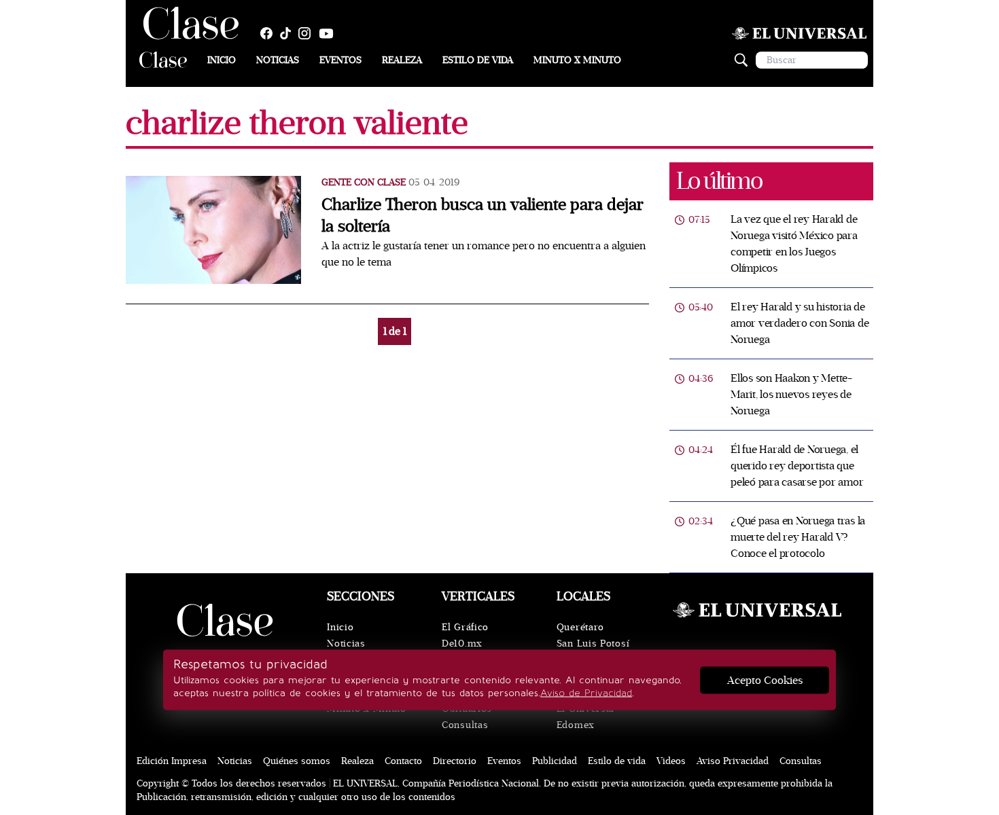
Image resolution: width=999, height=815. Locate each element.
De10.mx (462, 643)
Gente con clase (363, 182)
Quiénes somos (296, 761)
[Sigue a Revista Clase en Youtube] (329, 33)
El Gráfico (465, 627)
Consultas (465, 725)
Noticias (277, 60)
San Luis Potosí (593, 643)
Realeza (402, 60)
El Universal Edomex (585, 717)
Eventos (340, 60)
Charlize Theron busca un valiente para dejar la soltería (482, 215)
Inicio (221, 60)
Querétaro (580, 627)
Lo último (719, 181)
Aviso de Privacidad (586, 693)
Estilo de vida (477, 60)
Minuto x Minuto (577, 60)
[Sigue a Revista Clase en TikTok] (288, 33)
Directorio (454, 761)
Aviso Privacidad (733, 761)
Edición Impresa (172, 761)
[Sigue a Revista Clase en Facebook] (269, 33)
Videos (671, 761)
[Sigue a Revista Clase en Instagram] (307, 33)
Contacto (403, 761)
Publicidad (554, 761)
